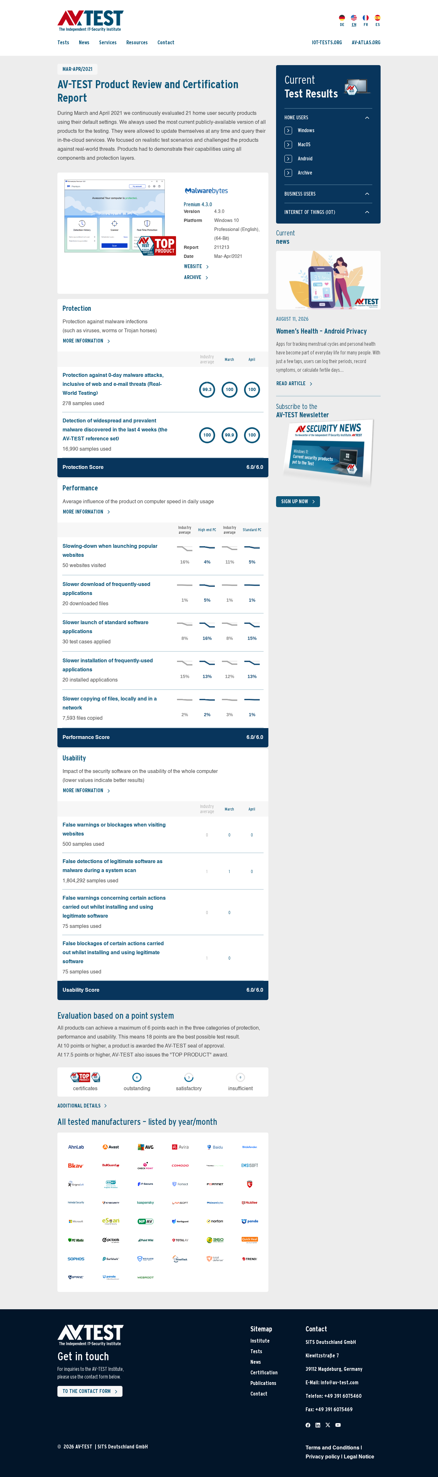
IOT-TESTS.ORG (327, 42)
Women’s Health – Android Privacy (321, 331)
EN (354, 24)
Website (193, 266)
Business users (300, 194)
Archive (192, 277)
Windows (306, 130)
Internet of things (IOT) (309, 212)
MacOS (304, 144)
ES (377, 24)
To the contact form (87, 1391)
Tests (63, 42)
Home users (296, 118)
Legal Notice (359, 1457)
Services (108, 42)
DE (342, 24)
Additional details (79, 1106)
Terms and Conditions (332, 1448)
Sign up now (294, 501)
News (84, 42)
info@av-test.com (339, 1382)
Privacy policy (323, 1457)
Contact (165, 42)
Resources (137, 42)
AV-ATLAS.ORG (366, 42)
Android (305, 159)
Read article (291, 383)
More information (83, 341)
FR (366, 24)
